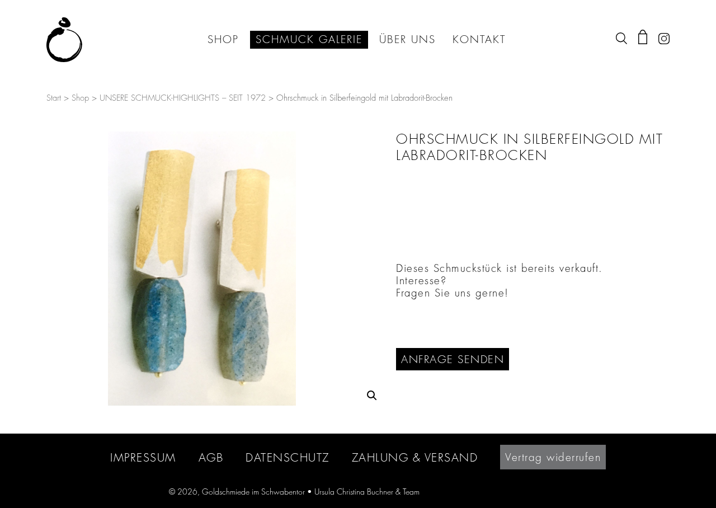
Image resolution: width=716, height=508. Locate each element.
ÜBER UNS (407, 40)
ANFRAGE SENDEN (452, 359)
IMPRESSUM (143, 457)
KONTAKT (479, 40)
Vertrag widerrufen (553, 457)
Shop (80, 98)
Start (53, 98)
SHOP (223, 40)
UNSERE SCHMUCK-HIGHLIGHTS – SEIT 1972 (183, 98)
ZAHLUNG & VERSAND (415, 457)
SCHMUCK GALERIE (309, 40)
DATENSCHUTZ (287, 457)
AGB (211, 457)
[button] (372, 395)
